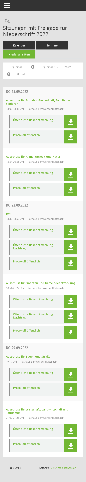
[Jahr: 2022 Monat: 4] (32, 67)
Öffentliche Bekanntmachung (33, 120)
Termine (52, 45)
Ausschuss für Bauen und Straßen (29, 356)
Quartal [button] (17, 67)
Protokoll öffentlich (26, 135)
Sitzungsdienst (63, 468)
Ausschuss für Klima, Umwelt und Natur (33, 156)
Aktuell (21, 74)
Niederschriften (19, 54)
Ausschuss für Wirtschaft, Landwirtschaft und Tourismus (37, 411)
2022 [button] (68, 67)
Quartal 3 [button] (49, 67)
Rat (8, 214)
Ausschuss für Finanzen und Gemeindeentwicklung (40, 283)
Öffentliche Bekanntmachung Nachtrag (33, 246)
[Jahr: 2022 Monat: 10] (8, 74)
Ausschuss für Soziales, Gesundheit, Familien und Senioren (39, 102)
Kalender (19, 45)
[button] (70, 121)
